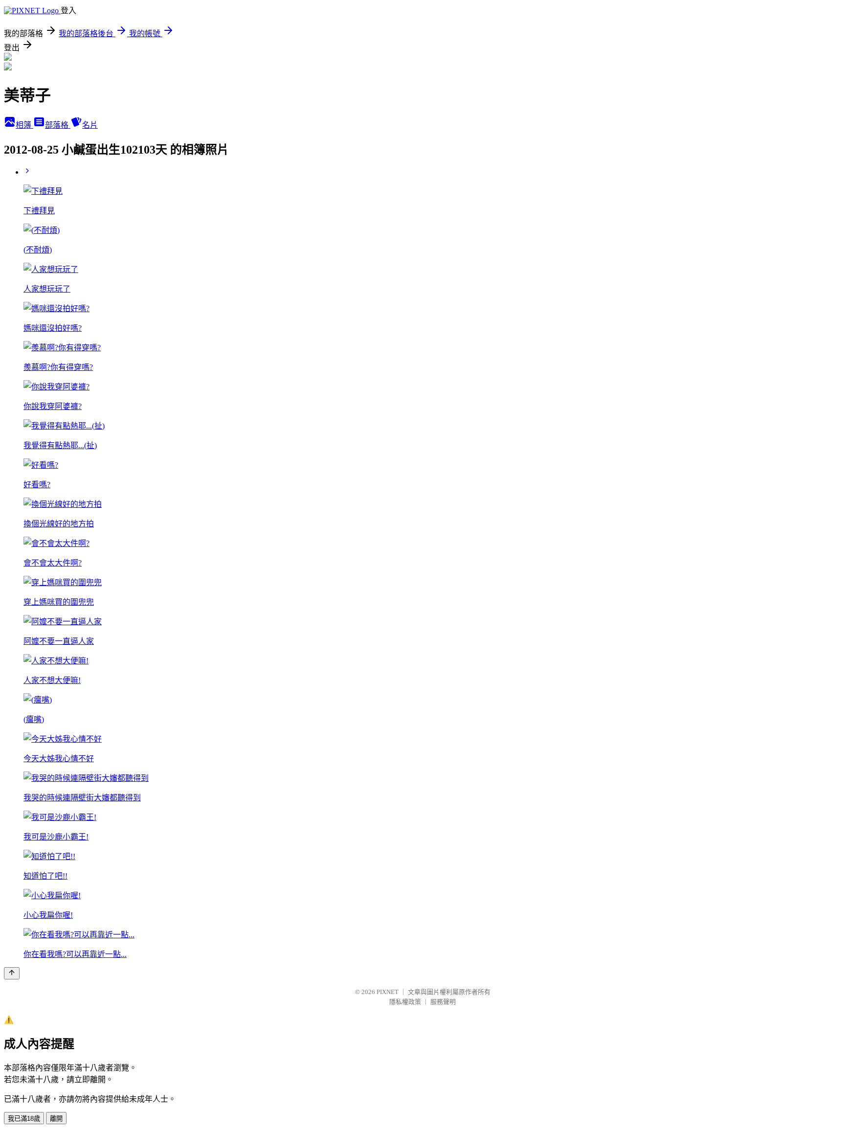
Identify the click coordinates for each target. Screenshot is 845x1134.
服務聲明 (443, 1001)
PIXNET (388, 992)
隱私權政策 (405, 1001)
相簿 (24, 125)
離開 (56, 1118)
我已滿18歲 (24, 1118)
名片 (90, 125)
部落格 (57, 125)
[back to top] (12, 973)
